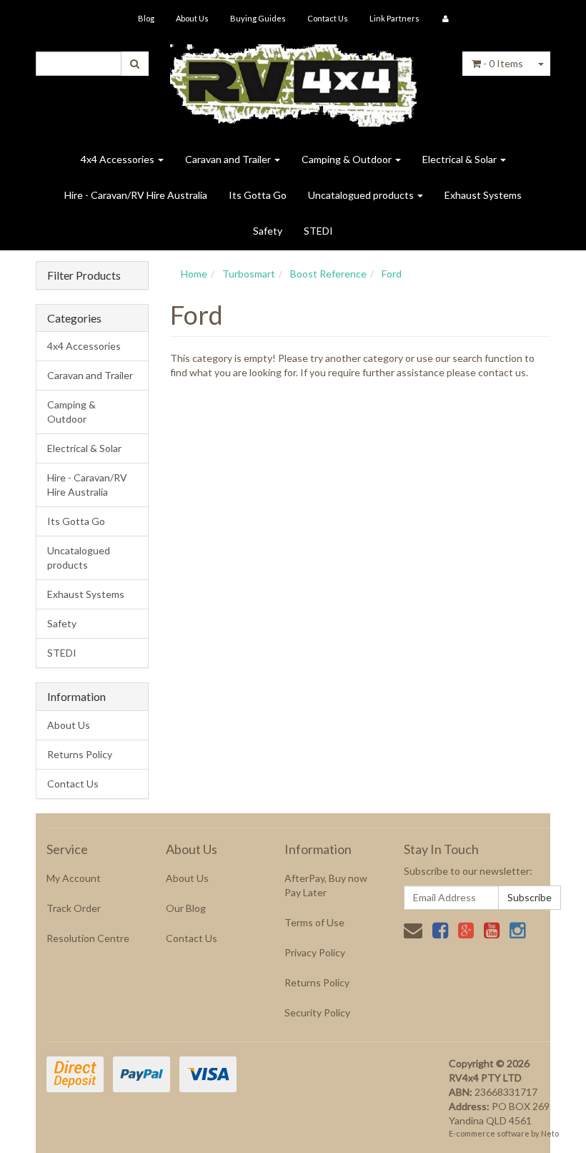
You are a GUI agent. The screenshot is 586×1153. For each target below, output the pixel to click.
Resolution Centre (87, 938)
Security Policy (317, 1012)
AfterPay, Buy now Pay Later (325, 885)
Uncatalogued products (362, 195)
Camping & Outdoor (348, 159)
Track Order (73, 908)
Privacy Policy (314, 952)
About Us (192, 18)
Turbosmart (248, 274)
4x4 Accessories (119, 159)
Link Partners (394, 18)
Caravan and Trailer (229, 159)
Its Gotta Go (258, 195)
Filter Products (84, 275)
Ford (392, 274)
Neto (550, 1133)
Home (194, 274)
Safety (267, 231)
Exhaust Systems (483, 195)
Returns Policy (79, 754)
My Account (73, 878)
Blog (146, 18)
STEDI (318, 231)
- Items (503, 63)
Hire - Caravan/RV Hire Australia (135, 195)
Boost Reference (328, 274)
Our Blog (186, 908)
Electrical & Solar (460, 159)
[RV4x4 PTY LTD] (293, 80)
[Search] (135, 63)
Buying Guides (258, 18)
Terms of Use (314, 922)
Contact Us (327, 18)
